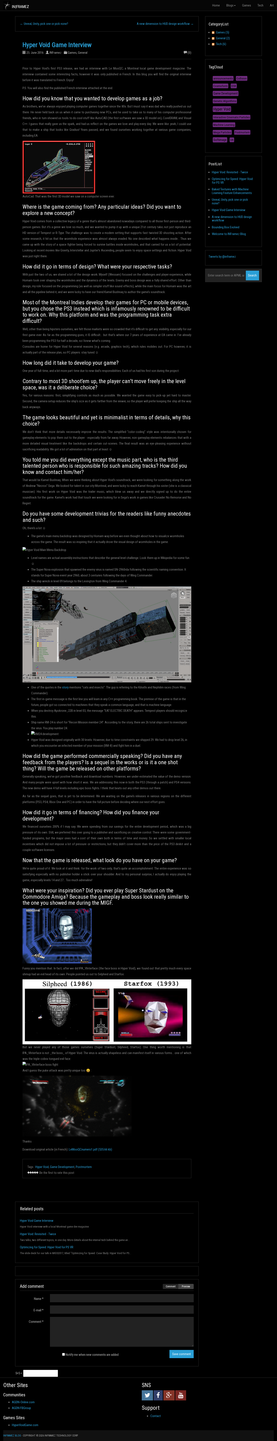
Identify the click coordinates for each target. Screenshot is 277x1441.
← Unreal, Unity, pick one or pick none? (44, 24)
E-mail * (38, 1310)
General (82, 53)
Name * (38, 1299)
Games (246, 5)
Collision (242, 78)
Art (272, 5)
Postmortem (84, 1167)
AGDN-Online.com (23, 1402)
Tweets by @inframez (222, 257)
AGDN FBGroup (21, 1408)
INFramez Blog (12, 1435)
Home (216, 5)
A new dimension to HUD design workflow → (165, 24)
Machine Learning (224, 124)
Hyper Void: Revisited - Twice (38, 1234)
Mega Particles (222, 132)
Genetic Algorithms (224, 101)
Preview (186, 1286)
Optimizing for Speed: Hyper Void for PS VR (46, 1247)
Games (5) (222, 32)
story (65, 687)
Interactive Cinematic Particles (231, 117)
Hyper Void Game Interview (57, 45)
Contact (155, 1416)
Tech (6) (221, 44)
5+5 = (18, 1373)
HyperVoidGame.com (25, 1425)
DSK (233, 86)
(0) (189, 53)
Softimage (220, 140)
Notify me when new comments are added (92, 1355)
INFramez (55, 53)
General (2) (223, 38)
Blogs (230, 5)
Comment (171, 1286)
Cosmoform (220, 86)
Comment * (36, 1322)
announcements (223, 78)
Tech (260, 5)
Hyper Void (42, 1167)
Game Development (62, 1167)
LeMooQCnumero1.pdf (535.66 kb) (90, 1149)
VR (232, 140)
